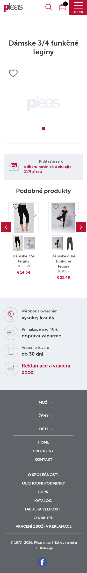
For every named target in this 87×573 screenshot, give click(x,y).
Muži (44, 402)
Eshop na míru (66, 543)
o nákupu (44, 518)
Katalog (43, 500)
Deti (43, 429)
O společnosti (43, 474)
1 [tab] (43, 128)
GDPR (44, 492)
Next (35, 215)
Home (43, 442)
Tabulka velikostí (43, 509)
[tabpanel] (43, 103)
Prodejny (43, 451)
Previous (6, 227)
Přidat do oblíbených (15, 206)
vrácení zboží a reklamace (44, 526)
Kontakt (43, 459)
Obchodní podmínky (43, 483)
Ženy (44, 416)
